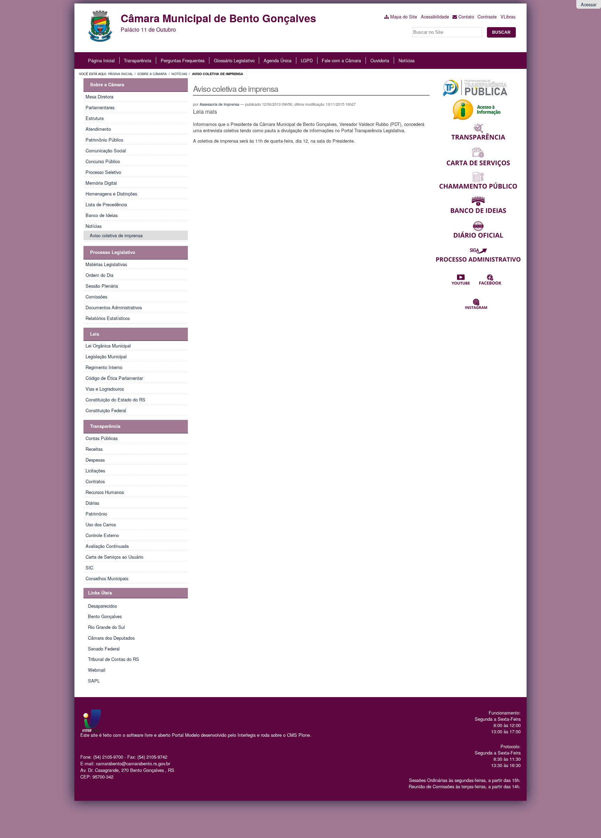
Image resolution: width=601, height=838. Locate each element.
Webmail (96, 670)
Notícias (407, 60)
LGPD (307, 60)
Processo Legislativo (112, 252)
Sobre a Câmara (152, 73)
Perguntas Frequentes (183, 60)
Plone (304, 735)
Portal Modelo (186, 735)
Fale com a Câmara (341, 60)
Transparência (137, 60)
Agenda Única (277, 60)
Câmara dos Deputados (111, 638)
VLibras (507, 16)
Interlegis (247, 735)
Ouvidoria (379, 60)
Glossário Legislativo (234, 60)
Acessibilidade (435, 16)
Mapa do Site (403, 16)
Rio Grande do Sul (106, 627)
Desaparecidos (102, 605)
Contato (466, 16)
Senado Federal (104, 648)
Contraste (487, 16)
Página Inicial (101, 60)
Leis (94, 334)
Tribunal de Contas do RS (113, 659)
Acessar (588, 4)
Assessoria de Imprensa (219, 104)
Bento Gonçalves (105, 616)
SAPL (94, 680)
